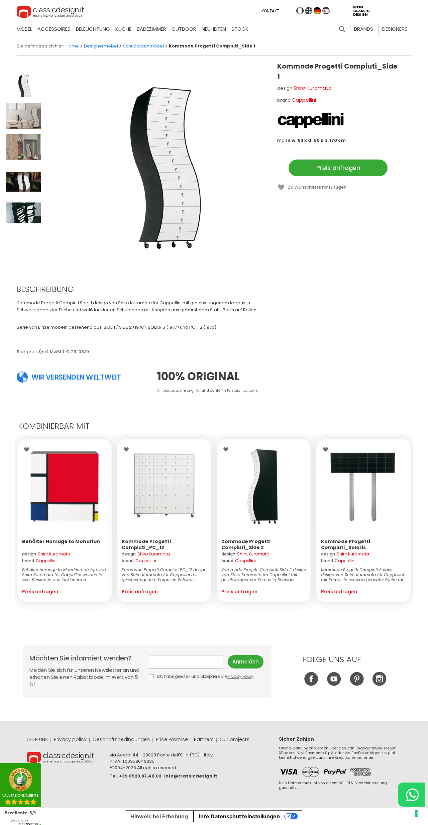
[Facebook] (311, 684)
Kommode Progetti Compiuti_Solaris (345, 544)
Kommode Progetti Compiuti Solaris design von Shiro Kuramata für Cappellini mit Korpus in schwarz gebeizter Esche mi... (363, 574)
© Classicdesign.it (68, 759)
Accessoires (54, 28)
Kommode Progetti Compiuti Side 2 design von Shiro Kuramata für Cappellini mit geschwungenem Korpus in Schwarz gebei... (263, 574)
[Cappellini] (310, 120)
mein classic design (361, 10)
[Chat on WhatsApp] (411, 795)
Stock (239, 28)
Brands (363, 28)
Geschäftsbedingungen (121, 739)
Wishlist (28, 449)
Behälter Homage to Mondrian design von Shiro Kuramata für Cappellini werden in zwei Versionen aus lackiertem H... (64, 574)
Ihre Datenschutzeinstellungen (239, 816)
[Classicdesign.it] (50, 13)
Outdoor (184, 28)
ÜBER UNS (37, 739)
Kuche (123, 28)
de (317, 10)
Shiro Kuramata (312, 87)
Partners (204, 739)
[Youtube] (334, 684)
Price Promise (172, 739)
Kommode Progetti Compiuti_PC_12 (146, 544)
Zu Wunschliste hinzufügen (317, 187)
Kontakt (270, 11)
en (308, 10)
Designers (395, 28)
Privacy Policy (240, 676)
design (46, 554)
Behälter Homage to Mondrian (61, 541)
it (300, 10)
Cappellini (304, 99)
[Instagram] (379, 684)
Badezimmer (151, 28)
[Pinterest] (356, 684)
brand (39, 560)
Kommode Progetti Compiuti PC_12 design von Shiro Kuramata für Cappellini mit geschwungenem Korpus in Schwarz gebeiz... (164, 574)
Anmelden (245, 661)
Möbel (24, 28)
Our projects (234, 739)
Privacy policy (70, 739)
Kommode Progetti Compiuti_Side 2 (246, 544)
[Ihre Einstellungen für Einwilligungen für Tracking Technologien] (416, 813)
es (326, 10)
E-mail (188, 661)
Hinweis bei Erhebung (159, 816)
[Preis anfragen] (64, 486)
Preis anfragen (338, 168)
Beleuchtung (93, 28)
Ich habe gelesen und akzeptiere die (204, 676)
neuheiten (214, 28)
